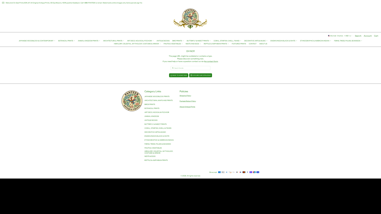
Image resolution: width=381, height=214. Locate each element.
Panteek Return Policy (188, 101)
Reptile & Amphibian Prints (156, 160)
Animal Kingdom (151, 116)
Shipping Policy (185, 96)
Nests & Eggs (149, 156)
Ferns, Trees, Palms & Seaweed (157, 144)
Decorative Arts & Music (155, 132)
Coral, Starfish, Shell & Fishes (157, 128)
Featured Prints (239, 44)
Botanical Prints (151, 108)
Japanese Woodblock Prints (156, 96)
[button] (358, 36)
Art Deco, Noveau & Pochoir (156, 112)
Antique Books (163, 41)
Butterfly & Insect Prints (155, 124)
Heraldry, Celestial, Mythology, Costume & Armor (158, 152)
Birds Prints (149, 104)
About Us (263, 44)
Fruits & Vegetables (153, 148)
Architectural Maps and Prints (158, 100)
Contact (252, 44)
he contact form (211, 61)
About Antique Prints (187, 107)
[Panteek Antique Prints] (190, 19)
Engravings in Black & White (156, 136)
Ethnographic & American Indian (159, 140)
